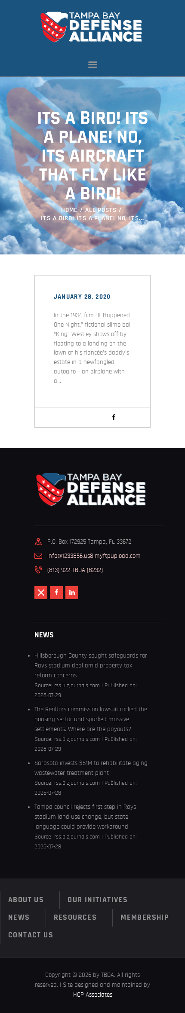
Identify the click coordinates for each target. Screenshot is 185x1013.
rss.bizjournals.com (77, 685)
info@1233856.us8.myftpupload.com (94, 556)
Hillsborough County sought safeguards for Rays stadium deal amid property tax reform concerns (90, 665)
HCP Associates (92, 995)
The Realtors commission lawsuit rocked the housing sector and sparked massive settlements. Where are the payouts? (90, 719)
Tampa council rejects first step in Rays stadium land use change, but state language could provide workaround (85, 817)
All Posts (101, 210)
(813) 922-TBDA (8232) (75, 570)
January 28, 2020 (82, 297)
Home (69, 210)
